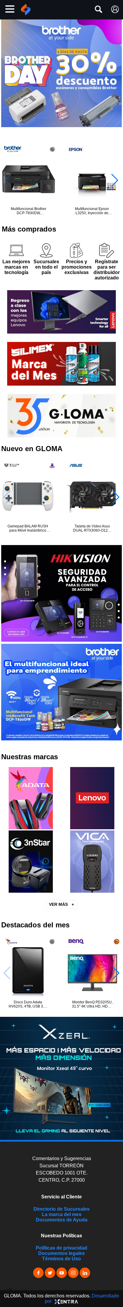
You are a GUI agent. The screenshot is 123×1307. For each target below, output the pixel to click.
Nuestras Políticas (61, 1235)
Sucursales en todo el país (46, 267)
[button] (115, 180)
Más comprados (29, 229)
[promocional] (61, 1078)
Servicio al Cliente (61, 1196)
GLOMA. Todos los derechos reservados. (61, 1298)
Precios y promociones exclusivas (76, 267)
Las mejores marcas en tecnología (16, 267)
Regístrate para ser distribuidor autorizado (106, 269)
